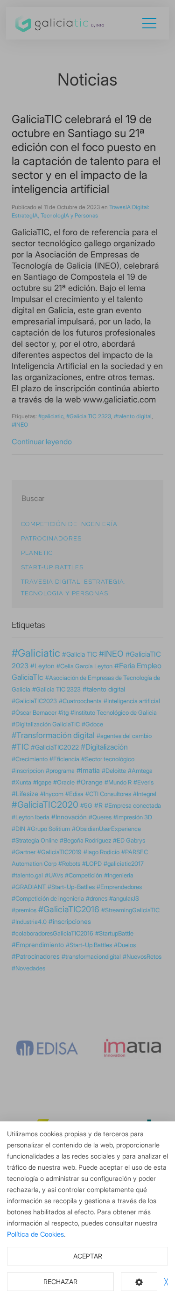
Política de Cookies (35, 1234)
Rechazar (60, 1281)
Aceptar (87, 1256)
